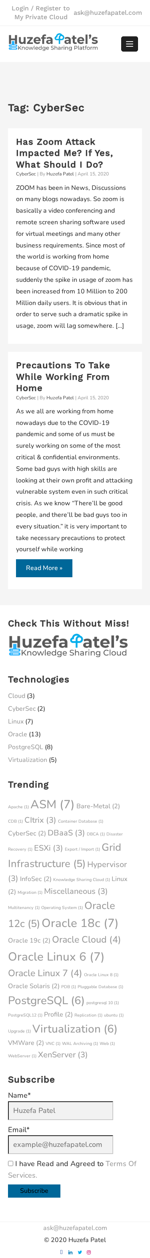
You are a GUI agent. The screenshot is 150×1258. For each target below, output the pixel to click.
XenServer (63, 1054)
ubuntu (114, 1015)
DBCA (96, 834)
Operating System (62, 908)
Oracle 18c (80, 923)
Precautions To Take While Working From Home (63, 376)
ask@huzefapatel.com (108, 12)
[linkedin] (70, 1252)
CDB (15, 821)
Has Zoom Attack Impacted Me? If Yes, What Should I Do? (64, 153)
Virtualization (27, 760)
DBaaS (66, 832)
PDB (68, 987)
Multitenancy (24, 908)
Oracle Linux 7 (45, 973)
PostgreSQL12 (25, 1015)
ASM (52, 804)
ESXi (48, 848)
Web (107, 1044)
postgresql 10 (102, 1003)
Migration (30, 892)
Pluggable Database (100, 987)
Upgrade (19, 1031)
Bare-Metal (98, 806)
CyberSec (26, 174)
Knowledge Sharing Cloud (81, 880)
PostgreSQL (25, 747)
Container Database (80, 821)
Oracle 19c (29, 940)
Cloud (16, 696)
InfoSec (36, 879)
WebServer (22, 1056)
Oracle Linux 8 (101, 975)
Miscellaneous (76, 891)
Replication (88, 1015)
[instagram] (89, 1252)
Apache (18, 807)
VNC (53, 1044)
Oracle (17, 734)
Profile (58, 1014)
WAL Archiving (80, 1044)
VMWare (26, 1043)
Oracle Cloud (86, 939)
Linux (16, 721)
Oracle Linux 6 (56, 957)
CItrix (40, 820)
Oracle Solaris (34, 986)
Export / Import (82, 849)
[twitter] (79, 1252)
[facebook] (61, 1252)
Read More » (44, 570)
